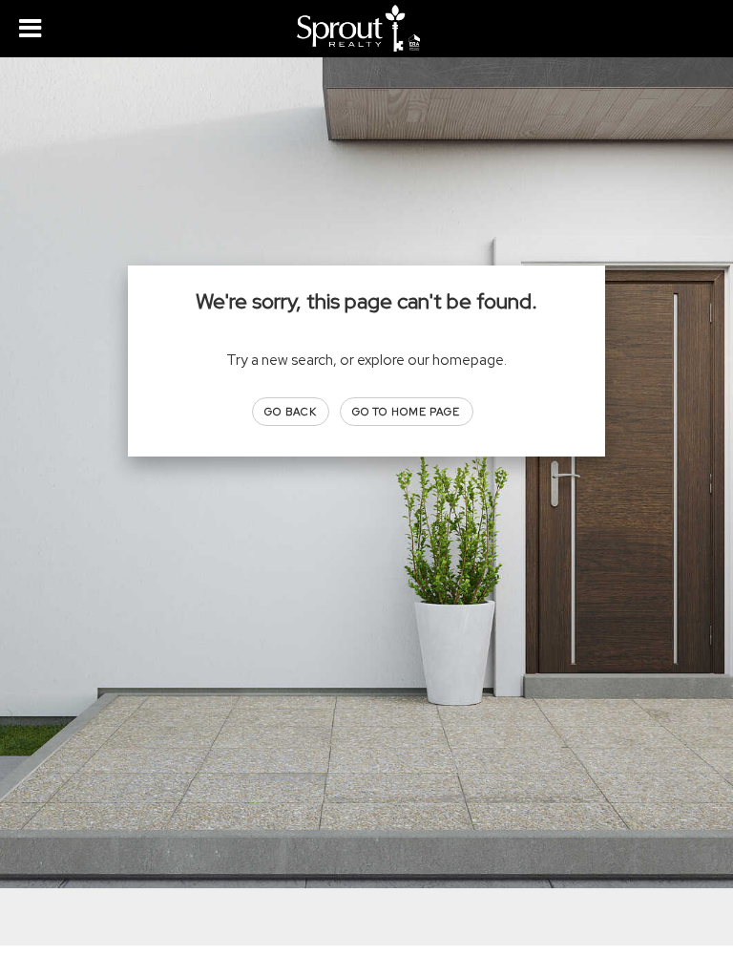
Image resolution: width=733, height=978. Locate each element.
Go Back (290, 411)
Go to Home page (406, 411)
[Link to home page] (366, 28)
